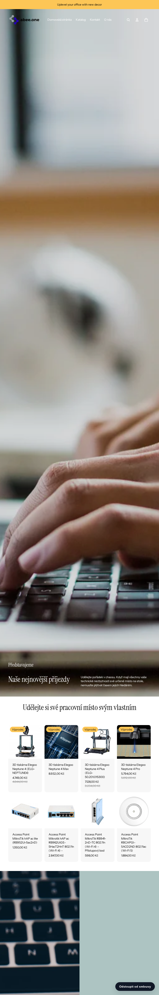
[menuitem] (59, 19)
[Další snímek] (39, 742)
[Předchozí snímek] (11, 742)
